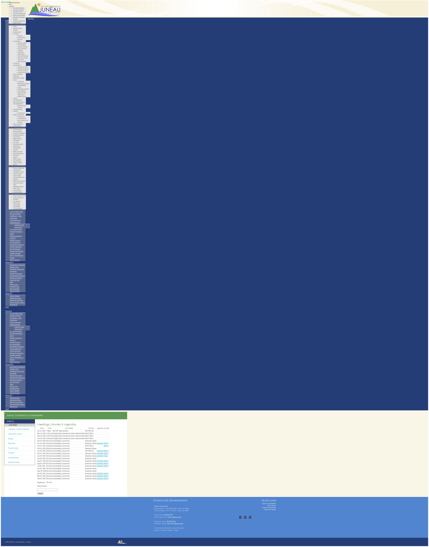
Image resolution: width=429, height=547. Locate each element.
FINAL (106, 456)
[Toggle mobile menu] (28, 15)
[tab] (19, 429)
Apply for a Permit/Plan (269, 503)
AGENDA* (100, 443)
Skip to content (6, 2)
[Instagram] (245, 517)
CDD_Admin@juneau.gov (175, 523)
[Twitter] (250, 517)
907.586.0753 (171, 521)
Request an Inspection (269, 507)
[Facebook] (240, 517)
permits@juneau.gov (174, 517)
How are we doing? (270, 509)
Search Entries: (42, 486)
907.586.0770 (168, 515)
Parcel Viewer (271, 505)
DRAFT (106, 443)
